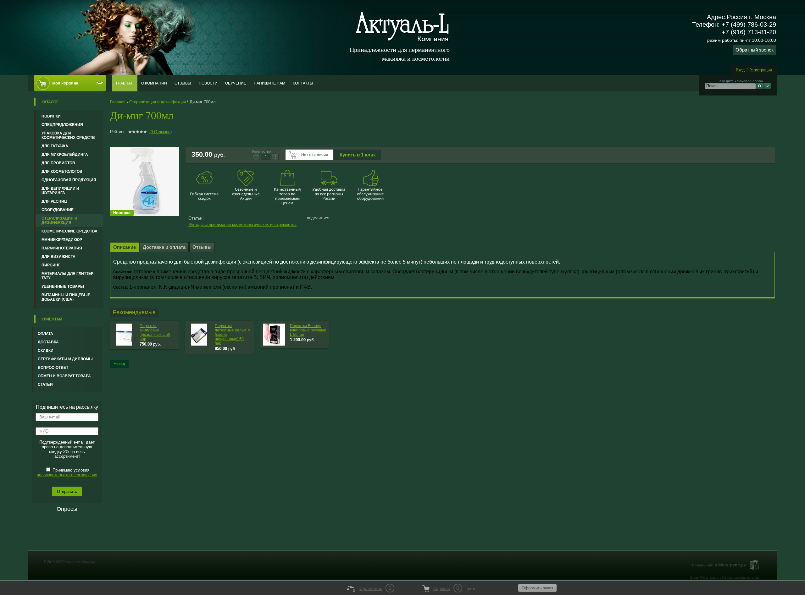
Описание (124, 247)
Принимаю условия (67, 475)
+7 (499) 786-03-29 (749, 24)
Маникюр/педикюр (62, 239)
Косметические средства (69, 231)
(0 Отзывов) (160, 131)
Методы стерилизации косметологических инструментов (242, 224)
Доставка (48, 342)
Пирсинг (51, 265)
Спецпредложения (62, 125)
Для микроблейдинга (65, 154)
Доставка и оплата (164, 247)
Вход (740, 70)
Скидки (45, 350)
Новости (208, 83)
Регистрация (760, 70)
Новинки (51, 116)
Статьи (45, 384)
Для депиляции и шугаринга (60, 190)
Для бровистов (58, 163)
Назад (119, 364)
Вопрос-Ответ (53, 367)
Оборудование (58, 210)
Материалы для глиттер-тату (68, 275)
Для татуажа (55, 146)
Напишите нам (269, 83)
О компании (154, 83)
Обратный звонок (755, 49)
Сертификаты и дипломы (65, 359)
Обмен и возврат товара (64, 376)
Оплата (45, 333)
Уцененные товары (63, 286)
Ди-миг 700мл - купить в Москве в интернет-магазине (724, 577)
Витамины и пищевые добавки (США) (66, 297)
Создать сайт (702, 565)
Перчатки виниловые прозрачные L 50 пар (155, 332)
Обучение (235, 83)
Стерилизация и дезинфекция (59, 220)
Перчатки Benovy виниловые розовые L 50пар (308, 330)
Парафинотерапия (62, 248)
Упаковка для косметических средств (68, 135)
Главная (125, 83)
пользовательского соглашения (67, 474)
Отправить (67, 491)
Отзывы (183, 83)
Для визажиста (58, 256)
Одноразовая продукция (69, 180)
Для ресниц (54, 201)
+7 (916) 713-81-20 (749, 32)
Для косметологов (62, 171)
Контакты (303, 83)
